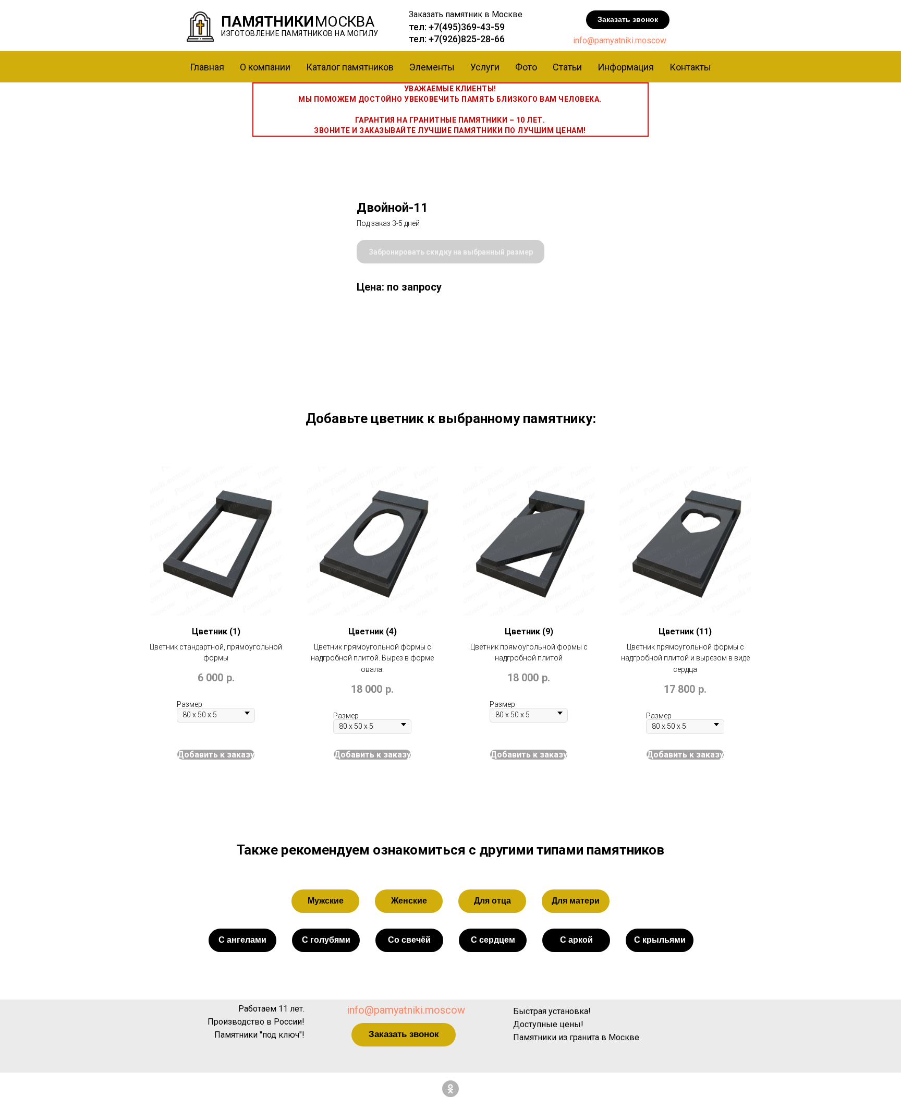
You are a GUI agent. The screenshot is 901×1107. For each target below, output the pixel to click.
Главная (207, 67)
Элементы (432, 67)
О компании (265, 67)
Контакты (690, 67)
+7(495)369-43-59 (467, 26)
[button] (627, 19)
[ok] (450, 1088)
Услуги (485, 67)
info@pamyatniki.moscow (619, 40)
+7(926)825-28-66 (467, 38)
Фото (526, 67)
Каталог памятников (350, 67)
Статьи (567, 67)
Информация (626, 67)
